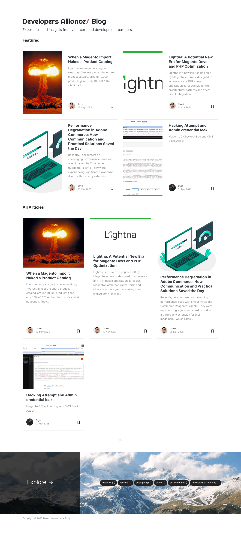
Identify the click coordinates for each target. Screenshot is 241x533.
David (80, 104)
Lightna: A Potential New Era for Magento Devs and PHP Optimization (191, 61)
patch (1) (160, 482)
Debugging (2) (143, 482)
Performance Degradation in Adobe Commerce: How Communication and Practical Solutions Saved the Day (91, 137)
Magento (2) (108, 482)
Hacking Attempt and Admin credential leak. (189, 127)
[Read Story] (112, 106)
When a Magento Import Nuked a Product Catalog (90, 59)
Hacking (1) (125, 482)
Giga (180, 186)
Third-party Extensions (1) (205, 482)
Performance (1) (178, 482)
